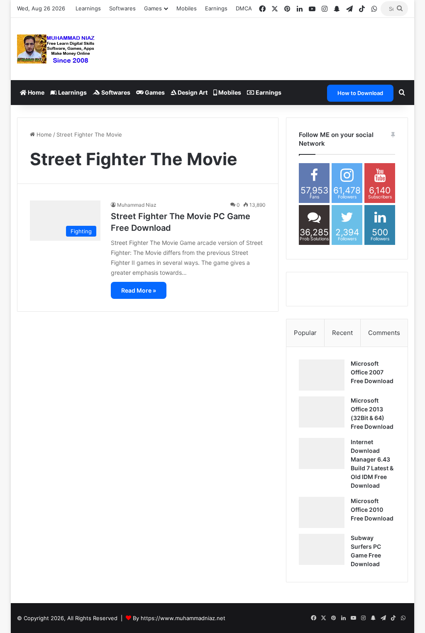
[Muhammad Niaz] (56, 49)
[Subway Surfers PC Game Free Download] (321, 549)
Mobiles (186, 8)
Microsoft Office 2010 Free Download (372, 509)
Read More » (138, 290)
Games (154, 92)
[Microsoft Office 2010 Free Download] (321, 512)
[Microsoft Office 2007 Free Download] (321, 375)
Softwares (122, 8)
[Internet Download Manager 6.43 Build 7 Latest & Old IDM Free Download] (321, 453)
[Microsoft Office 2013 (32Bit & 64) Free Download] (321, 412)
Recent (342, 333)
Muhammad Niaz (136, 205)
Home (35, 92)
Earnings (216, 8)
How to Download (360, 93)
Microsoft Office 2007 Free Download (372, 372)
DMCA (244, 8)
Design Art (192, 92)
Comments (384, 333)
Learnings (88, 8)
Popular (305, 333)
